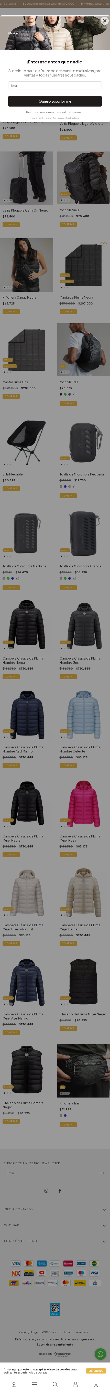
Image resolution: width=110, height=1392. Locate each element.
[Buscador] (55, 1384)
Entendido (96, 1371)
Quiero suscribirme (55, 101)
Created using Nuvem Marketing (55, 118)
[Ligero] (14, 1384)
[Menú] (34, 1384)
